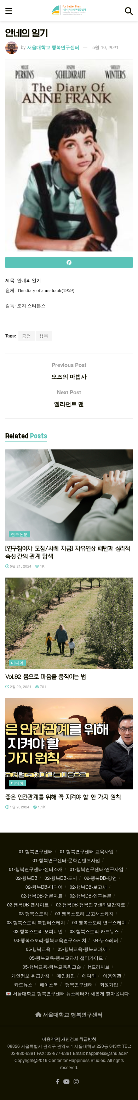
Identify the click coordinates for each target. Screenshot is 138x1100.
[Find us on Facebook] (57, 1081)
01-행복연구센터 (36, 851)
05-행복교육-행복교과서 (82, 948)
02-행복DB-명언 (100, 877)
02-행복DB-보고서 (88, 886)
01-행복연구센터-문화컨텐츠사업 (66, 860)
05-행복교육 (38, 948)
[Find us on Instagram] (76, 1081)
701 (42, 686)
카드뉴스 (23, 984)
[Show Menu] (8, 10)
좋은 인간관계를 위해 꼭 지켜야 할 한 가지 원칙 (63, 797)
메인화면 (66, 975)
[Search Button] (129, 10)
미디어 (17, 662)
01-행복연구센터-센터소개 (36, 869)
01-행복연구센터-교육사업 (87, 851)
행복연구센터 (79, 984)
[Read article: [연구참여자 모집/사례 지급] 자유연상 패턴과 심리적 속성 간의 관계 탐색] (69, 495)
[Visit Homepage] (68, 11)
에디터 (89, 975)
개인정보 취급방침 (30, 975)
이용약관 (112, 975)
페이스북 (49, 984)
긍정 (26, 335)
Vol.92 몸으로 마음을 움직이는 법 (45, 676)
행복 (43, 335)
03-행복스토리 (33, 913)
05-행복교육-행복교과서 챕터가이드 (66, 957)
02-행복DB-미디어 (44, 886)
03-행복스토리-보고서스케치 (84, 913)
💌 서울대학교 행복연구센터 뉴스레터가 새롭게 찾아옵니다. (68, 993)
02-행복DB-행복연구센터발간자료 (90, 904)
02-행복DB (27, 877)
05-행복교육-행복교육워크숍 (52, 966)
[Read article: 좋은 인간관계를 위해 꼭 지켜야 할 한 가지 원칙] (69, 743)
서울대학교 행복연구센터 (53, 47)
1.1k (41, 806)
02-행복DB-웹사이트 (28, 904)
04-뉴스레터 (105, 940)
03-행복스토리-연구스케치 (99, 922)
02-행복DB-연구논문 (90, 895)
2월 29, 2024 (20, 686)
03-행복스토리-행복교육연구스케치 (50, 940)
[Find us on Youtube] (66, 1081)
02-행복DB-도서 (61, 877)
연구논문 (19, 534)
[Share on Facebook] (69, 262)
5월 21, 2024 (20, 566)
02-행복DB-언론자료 (42, 895)
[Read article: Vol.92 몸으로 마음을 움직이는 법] (69, 623)
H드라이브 (99, 966)
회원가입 (109, 984)
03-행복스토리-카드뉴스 (94, 931)
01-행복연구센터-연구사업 (96, 869)
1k (42, 566)
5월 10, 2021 (105, 47)
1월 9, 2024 (19, 806)
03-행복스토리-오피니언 (38, 931)
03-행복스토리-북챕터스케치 (36, 922)
